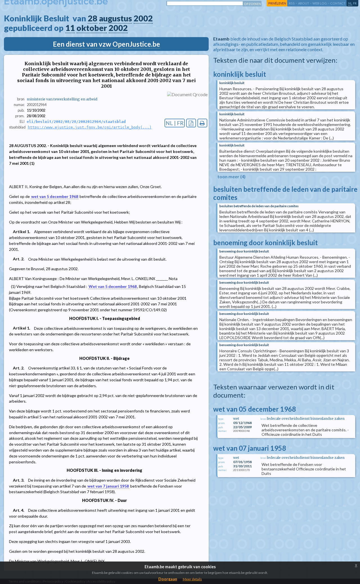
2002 (143, 18)
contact (337, 3)
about (303, 3)
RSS (292, 3)
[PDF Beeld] (191, 123)
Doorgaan (167, 578)
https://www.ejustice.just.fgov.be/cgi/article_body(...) (90, 127)
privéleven (277, 3)
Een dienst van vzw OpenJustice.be (106, 44)
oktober (91, 28)
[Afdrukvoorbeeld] (202, 123)
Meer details (192, 579)
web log (319, 3)
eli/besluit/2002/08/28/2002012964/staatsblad (76, 121)
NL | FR (175, 123)
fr (355, 3)
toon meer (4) (231, 176)
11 (70, 28)
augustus (115, 18)
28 (92, 18)
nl (350, 3)
